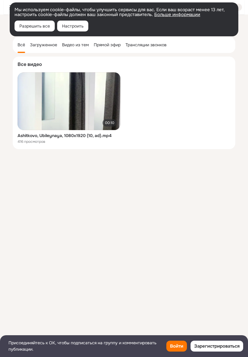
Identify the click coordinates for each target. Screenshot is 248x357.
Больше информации (177, 14)
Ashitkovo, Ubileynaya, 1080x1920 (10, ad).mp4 (65, 135)
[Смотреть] (69, 101)
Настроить (72, 26)
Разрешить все (34, 26)
